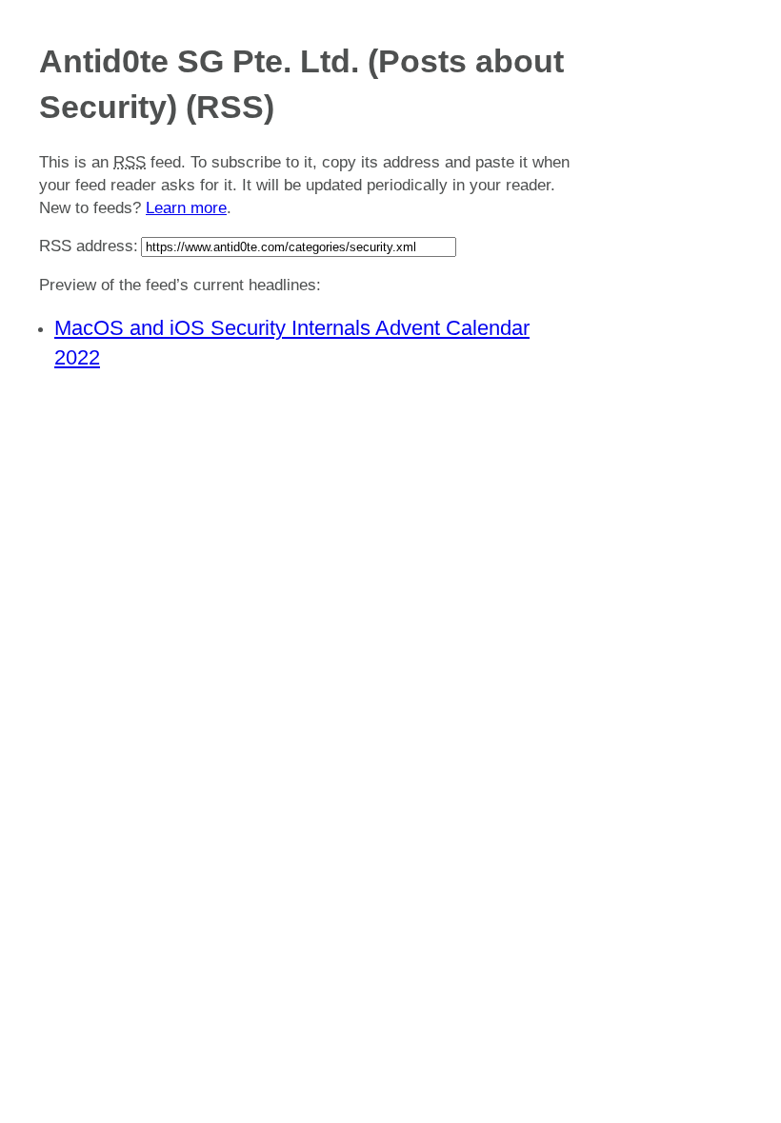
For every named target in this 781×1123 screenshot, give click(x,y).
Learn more (186, 208)
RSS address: (88, 246)
